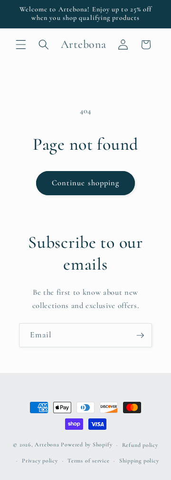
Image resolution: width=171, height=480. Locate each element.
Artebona (47, 445)
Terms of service (88, 460)
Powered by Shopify (86, 445)
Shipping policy (139, 460)
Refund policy (140, 445)
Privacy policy (40, 460)
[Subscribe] (140, 335)
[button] (21, 44)
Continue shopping (86, 183)
